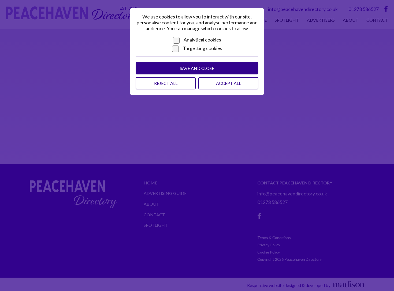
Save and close (197, 68)
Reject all (165, 83)
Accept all (228, 83)
